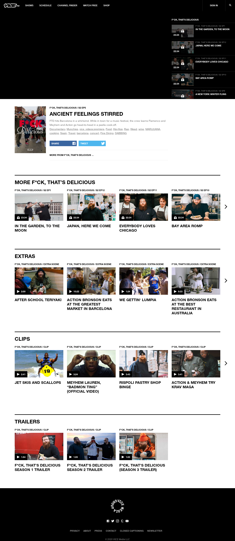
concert (94, 133)
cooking (54, 133)
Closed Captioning (132, 530)
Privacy (75, 530)
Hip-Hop (118, 129)
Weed (133, 129)
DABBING (121, 133)
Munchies (72, 129)
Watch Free (90, 5)
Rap (126, 129)
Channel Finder (67, 5)
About (87, 530)
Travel (71, 133)
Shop (106, 5)
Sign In (214, 5)
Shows (29, 5)
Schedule (45, 5)
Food (109, 129)
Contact (111, 530)
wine (141, 129)
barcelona (82, 133)
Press (98, 530)
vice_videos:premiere (91, 129)
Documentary (57, 129)
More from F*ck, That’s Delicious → (72, 154)
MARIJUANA (152, 129)
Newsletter (154, 530)
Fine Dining (106, 133)
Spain (63, 133)
